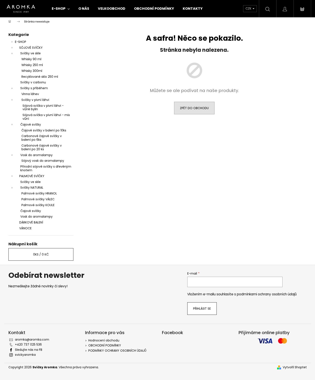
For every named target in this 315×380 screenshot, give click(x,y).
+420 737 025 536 (28, 344)
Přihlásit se (202, 308)
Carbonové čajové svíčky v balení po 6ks (41, 138)
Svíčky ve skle (30, 53)
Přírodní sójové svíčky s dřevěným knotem (45, 168)
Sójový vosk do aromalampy (42, 160)
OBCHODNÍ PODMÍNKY (104, 345)
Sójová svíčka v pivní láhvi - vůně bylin (43, 107)
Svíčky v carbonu (33, 82)
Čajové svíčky (30, 124)
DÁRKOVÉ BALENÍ (31, 222)
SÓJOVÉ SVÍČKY (31, 47)
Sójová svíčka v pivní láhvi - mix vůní (46, 117)
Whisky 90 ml (31, 59)
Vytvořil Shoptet (295, 367)
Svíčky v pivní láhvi (35, 100)
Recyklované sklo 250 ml (39, 76)
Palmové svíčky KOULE (38, 205)
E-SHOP (20, 42)
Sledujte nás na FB (28, 350)
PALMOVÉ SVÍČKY (31, 176)
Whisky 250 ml (32, 65)
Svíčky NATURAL (31, 187)
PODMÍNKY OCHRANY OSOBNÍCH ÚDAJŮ (117, 350)
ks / (41, 254)
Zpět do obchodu (194, 108)
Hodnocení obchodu (103, 340)
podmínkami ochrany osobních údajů (267, 294)
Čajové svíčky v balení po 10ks (43, 130)
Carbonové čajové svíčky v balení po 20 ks (41, 147)
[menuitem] (60, 8)
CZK (249, 8)
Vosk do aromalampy (36, 155)
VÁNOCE (25, 228)
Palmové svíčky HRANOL (39, 193)
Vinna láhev (30, 94)
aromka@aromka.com (32, 339)
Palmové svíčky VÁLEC (38, 199)
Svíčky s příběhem (34, 88)
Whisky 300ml (31, 71)
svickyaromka (25, 355)
